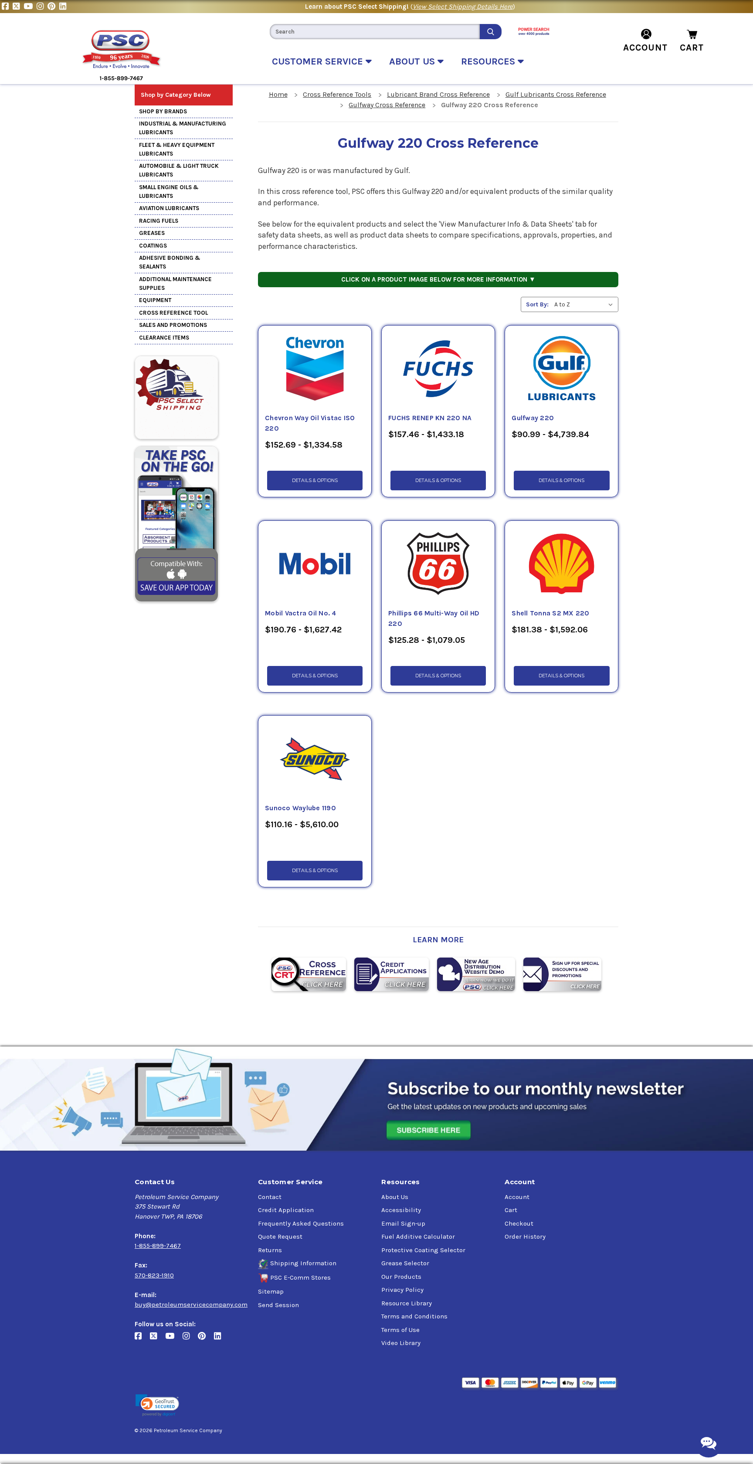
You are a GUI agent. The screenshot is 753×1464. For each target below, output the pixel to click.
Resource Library (406, 1303)
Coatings (153, 245)
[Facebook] (7, 6)
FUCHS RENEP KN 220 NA (429, 418)
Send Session (278, 1305)
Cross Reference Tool (173, 312)
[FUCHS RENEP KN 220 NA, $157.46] (438, 369)
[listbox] (585, 304)
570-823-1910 (154, 1275)
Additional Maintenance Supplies (175, 283)
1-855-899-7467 (158, 1246)
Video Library (401, 1343)
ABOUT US (413, 61)
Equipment (155, 300)
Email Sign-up (403, 1223)
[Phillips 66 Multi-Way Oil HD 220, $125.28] (438, 564)
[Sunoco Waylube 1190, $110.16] (314, 759)
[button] (157, 1405)
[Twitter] (18, 6)
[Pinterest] (53, 6)
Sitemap (271, 1291)
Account (517, 1197)
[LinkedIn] (63, 6)
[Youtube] (30, 6)
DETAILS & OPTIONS (315, 480)
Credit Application (286, 1210)
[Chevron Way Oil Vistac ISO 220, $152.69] (314, 369)
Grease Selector (405, 1263)
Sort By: (537, 304)
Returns (270, 1250)
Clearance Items (164, 337)
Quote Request (280, 1236)
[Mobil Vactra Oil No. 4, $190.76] (314, 564)
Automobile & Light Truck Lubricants (179, 170)
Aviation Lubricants (169, 208)
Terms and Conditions (414, 1316)
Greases (152, 233)
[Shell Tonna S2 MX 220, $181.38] (561, 564)
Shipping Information (303, 1263)
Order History (525, 1236)
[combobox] (375, 31)
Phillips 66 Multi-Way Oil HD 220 (433, 618)
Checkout (519, 1223)
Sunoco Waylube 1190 (300, 808)
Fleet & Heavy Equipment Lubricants (176, 149)
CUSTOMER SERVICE (319, 61)
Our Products (401, 1277)
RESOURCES (489, 61)
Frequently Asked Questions (301, 1223)
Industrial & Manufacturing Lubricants (182, 128)
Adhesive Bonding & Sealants (169, 262)
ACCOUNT (645, 47)
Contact (270, 1197)
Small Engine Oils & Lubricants (169, 191)
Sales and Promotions (173, 325)
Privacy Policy (402, 1290)
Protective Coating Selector (423, 1250)
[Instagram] (42, 6)
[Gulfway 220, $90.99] (561, 369)
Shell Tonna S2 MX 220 (550, 613)
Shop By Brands (163, 111)
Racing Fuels (158, 220)
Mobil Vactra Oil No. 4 (300, 613)
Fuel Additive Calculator (418, 1236)
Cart (511, 1210)
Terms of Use (400, 1330)
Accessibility (401, 1210)
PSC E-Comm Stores (300, 1277)
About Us (394, 1197)
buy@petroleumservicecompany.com (191, 1304)
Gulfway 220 (533, 418)
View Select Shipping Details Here (463, 6)
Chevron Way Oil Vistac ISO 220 (310, 423)
